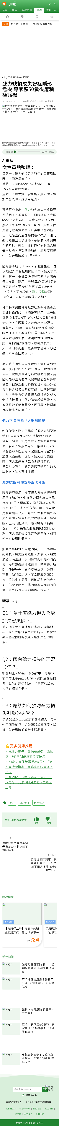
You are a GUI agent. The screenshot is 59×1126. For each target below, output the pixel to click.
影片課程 (9, 921)
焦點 (5, 10)
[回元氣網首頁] (11, 4)
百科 (48, 10)
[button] (55, 10)
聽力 (28, 209)
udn (4, 77)
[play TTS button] (15, 151)
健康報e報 (31, 1094)
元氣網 (11, 77)
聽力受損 (38, 291)
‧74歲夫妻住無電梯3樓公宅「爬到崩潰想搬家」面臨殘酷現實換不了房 (29, 766)
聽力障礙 (39, 802)
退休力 (18, 1114)
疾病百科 (49, 1109)
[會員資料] (50, 4)
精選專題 (37, 1109)
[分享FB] (7, 16)
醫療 (39, 10)
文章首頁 (28, 1114)
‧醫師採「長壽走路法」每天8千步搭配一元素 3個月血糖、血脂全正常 (28, 782)
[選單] (55, 4)
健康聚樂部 (25, 1109)
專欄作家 (40, 1114)
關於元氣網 (11, 1109)
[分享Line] (22, 16)
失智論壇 (27, 10)
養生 (14, 10)
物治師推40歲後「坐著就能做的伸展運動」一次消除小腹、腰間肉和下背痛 (33, 24)
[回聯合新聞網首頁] (4, 4)
